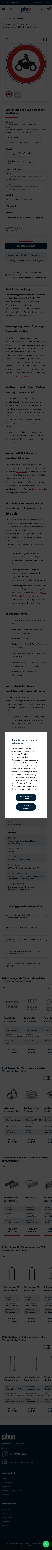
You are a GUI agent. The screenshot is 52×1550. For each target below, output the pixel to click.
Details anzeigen (26, 807)
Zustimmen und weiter (26, 797)
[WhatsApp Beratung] (46, 1544)
